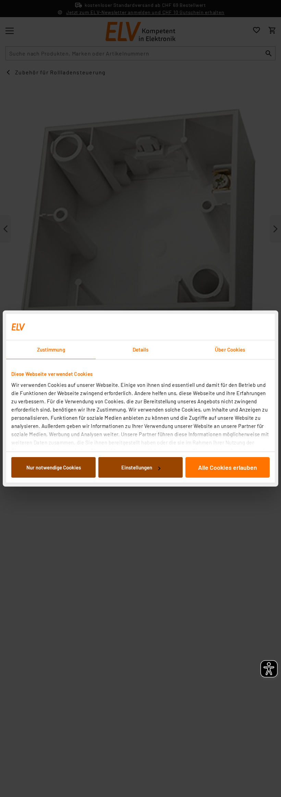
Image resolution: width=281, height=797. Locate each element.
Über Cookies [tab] (230, 349)
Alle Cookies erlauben (227, 467)
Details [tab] (141, 349)
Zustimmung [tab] (51, 349)
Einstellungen (136, 467)
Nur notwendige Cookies (53, 467)
